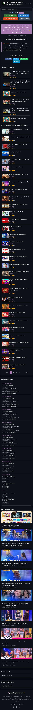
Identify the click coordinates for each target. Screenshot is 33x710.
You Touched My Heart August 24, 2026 (19, 137)
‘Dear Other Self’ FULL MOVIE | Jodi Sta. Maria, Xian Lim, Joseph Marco (19, 72)
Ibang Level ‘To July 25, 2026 (17, 92)
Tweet (17, 58)
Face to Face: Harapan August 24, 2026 (19, 342)
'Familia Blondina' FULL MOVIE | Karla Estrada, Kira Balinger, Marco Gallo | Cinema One (20, 82)
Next (26, 372)
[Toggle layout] (26, 3)
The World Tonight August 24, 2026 (18, 144)
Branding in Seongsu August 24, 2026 (19, 264)
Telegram (17, 61)
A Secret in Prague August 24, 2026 (18, 174)
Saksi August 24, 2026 (15, 152)
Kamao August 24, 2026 (15, 297)
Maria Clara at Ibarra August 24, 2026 (19, 271)
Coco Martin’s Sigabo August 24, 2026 (19, 197)
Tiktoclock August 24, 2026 (16, 350)
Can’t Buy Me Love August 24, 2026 (18, 305)
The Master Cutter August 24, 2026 (18, 204)
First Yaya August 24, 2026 (16, 167)
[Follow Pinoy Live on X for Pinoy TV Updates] (14, 707)
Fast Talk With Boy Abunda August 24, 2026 (19, 280)
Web (10, 12)
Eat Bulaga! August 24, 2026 (16, 327)
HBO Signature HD (11, 18)
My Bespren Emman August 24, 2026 (18, 320)
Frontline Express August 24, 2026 (18, 357)
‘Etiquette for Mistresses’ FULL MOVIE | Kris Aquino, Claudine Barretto (20, 100)
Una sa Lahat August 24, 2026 (17, 249)
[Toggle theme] (28, 3)
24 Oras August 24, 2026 (15, 226)
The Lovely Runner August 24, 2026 (18, 129)
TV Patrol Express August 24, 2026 (18, 256)
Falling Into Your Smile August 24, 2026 (19, 159)
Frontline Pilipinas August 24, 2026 (18, 219)
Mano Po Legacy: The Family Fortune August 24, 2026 (18, 289)
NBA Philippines (11, 15)
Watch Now (12, 75)
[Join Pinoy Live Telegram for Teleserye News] (16, 707)
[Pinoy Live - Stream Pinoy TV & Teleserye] (13, 4)
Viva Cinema (24, 15)
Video (15, 12)
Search (21, 12)
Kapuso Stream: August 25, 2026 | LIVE (12, 525)
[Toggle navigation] (30, 3)
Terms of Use (20, 704)
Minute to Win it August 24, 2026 (17, 234)
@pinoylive (16, 25)
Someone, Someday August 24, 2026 (18, 182)
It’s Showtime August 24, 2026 (17, 335)
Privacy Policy (13, 704)
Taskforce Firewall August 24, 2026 (18, 189)
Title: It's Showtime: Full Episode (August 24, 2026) (14, 623)
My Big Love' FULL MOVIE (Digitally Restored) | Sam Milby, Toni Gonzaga (19, 109)
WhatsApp (25, 58)
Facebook (9, 58)
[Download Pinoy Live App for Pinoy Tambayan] (19, 707)
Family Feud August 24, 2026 (16, 241)
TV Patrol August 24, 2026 (16, 211)
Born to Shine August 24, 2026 (17, 312)
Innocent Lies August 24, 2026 (17, 365)
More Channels (25, 18)
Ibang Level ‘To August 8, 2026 (18, 118)
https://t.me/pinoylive (16, 32)
